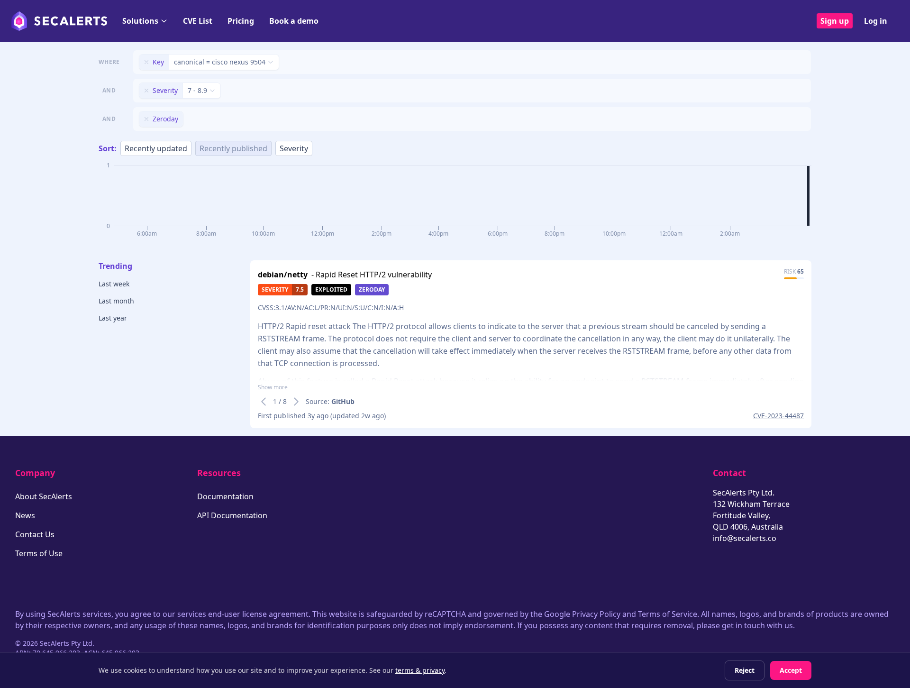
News (25, 515)
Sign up (834, 21)
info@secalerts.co (744, 538)
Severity (294, 148)
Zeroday (372, 289)
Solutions (140, 21)
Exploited (331, 289)
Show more (273, 387)
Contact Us (35, 534)
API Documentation (232, 515)
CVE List (197, 21)
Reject (745, 670)
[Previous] (263, 401)
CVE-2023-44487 (778, 415)
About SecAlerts (43, 496)
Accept (791, 670)
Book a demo (293, 21)
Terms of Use (39, 553)
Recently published (233, 148)
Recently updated (156, 148)
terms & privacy (420, 670)
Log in (875, 21)
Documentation (225, 496)
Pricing (241, 21)
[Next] (296, 401)
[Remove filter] (146, 62)
